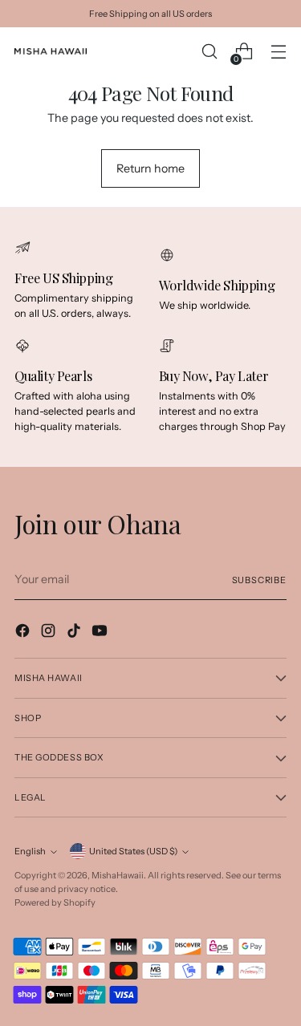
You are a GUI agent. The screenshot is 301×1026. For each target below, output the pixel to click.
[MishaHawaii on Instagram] (49, 632)
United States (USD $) (133, 851)
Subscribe (259, 580)
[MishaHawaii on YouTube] (101, 632)
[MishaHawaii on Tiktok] (75, 632)
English (30, 851)
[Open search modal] (209, 51)
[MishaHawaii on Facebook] (24, 632)
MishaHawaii (118, 875)
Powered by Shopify (55, 902)
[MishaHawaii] (50, 51)
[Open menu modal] (278, 51)
